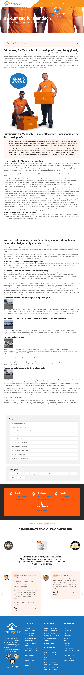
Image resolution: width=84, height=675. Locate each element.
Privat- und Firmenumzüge (70, 283)
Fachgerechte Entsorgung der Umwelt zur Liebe (24, 368)
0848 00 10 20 (42, 510)
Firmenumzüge (49, 3)
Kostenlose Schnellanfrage (71, 650)
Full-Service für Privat (30, 638)
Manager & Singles (69, 292)
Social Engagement (69, 660)
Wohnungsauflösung (50, 638)
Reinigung (24, 43)
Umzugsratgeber (68, 658)
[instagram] (12, 666)
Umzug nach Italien (49, 660)
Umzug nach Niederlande (51, 667)
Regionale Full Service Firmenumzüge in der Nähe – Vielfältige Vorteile (35, 318)
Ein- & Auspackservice (31, 648)
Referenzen (70, 3)
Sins (12, 474)
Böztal (18, 474)
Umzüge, (12, 43)
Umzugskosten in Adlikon (19, 423)
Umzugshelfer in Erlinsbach (19, 439)
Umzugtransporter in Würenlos (20, 450)
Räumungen (28, 658)
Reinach (43, 474)
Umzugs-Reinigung (49, 633)
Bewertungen (67, 635)
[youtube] (16, 666)
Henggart (33, 474)
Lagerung (27, 663)
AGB (65, 628)
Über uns (66, 645)
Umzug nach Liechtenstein (51, 662)
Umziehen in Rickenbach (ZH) (20, 458)
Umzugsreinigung (38, 210)
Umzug (67, 145)
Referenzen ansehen (69, 643)
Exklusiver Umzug (29, 633)
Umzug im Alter (29, 635)
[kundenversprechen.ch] (12, 661)
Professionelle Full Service (51, 635)
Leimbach (21, 477)
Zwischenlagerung (49, 643)
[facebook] (8, 666)
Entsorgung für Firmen (50, 628)
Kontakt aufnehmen (69, 648)
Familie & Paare (29, 628)
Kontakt (77, 3)
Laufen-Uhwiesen (63, 474)
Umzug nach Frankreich (50, 657)
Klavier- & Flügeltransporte (32, 650)
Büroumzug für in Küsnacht (19, 446)
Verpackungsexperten (34, 188)
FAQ (65, 633)
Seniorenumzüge (29, 660)
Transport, (18, 43)
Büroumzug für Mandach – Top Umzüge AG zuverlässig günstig (41, 50)
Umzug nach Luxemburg (51, 664)
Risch (25, 474)
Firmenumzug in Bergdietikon (20, 435)
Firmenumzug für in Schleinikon (20, 427)
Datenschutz (67, 630)
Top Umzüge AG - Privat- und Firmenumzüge (17, 22)
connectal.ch (68, 674)
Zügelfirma (47, 640)
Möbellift (27, 665)
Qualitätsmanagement (70, 655)
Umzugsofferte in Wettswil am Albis (21, 431)
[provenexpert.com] (8, 656)
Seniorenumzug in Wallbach (19, 442)
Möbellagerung (29, 653)
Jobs (65, 640)
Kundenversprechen (69, 653)
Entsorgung (28, 645)
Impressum (67, 638)
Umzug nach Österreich (50, 669)
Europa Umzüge (60, 3)
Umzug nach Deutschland (51, 655)
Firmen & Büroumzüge (50, 630)
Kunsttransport (29, 640)
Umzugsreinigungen (30, 643)
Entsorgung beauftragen (14, 337)
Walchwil (51, 474)
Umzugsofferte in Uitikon (18, 454)
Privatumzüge (39, 3)
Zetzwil (74, 474)
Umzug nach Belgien (50, 652)
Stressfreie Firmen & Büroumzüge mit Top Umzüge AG (27, 297)
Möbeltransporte (29, 655)
